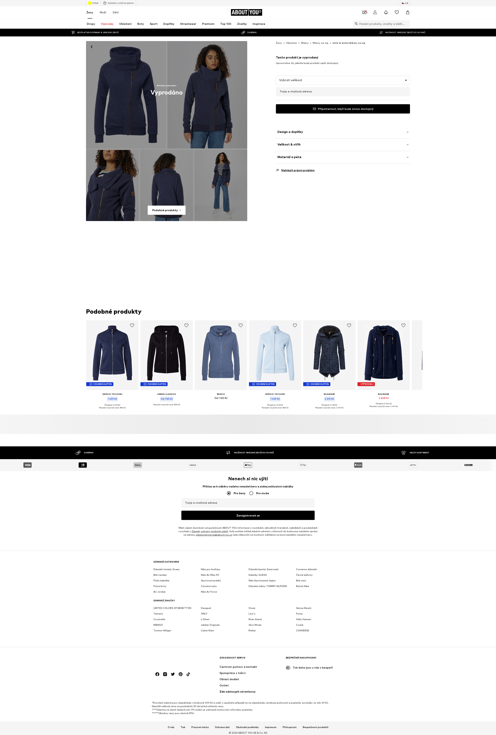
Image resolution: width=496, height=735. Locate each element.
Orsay (252, 608)
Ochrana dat (222, 727)
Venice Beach (303, 608)
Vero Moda (255, 624)
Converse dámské (306, 569)
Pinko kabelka (161, 580)
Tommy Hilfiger (162, 630)
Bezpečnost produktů (315, 727)
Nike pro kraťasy (210, 569)
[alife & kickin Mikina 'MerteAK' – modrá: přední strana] (126, 94)
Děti (116, 12)
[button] (343, 80)
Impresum (270, 727)
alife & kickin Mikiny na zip (348, 42)
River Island (255, 619)
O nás (171, 727)
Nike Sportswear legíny (262, 580)
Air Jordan (159, 591)
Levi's (252, 613)
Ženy (89, 12)
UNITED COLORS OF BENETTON (172, 608)
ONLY (204, 613)
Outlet (95, 3)
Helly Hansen (303, 619)
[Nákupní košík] (407, 12)
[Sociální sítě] (157, 674)
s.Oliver (205, 619)
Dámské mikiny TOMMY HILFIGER (268, 586)
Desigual (206, 608)
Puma (299, 613)
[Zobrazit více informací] (112, 410)
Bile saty (301, 580)
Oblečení (291, 42)
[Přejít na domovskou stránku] (174, 659)
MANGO (158, 624)
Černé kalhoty (304, 574)
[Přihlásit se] (375, 12)
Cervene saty (209, 586)
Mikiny (305, 42)
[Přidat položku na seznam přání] (132, 325)
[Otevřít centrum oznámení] (386, 12)
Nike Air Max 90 (210, 574)
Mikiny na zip (320, 42)
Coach (299, 624)
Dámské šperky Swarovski (263, 569)
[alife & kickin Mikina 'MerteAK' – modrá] (112, 185)
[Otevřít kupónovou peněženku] (364, 12)
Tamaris (158, 613)
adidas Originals (210, 624)
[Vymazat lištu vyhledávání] (407, 23)
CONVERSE (302, 630)
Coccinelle (159, 619)
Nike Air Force (209, 591)
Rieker (252, 630)
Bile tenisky (160, 574)
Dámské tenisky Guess (166, 569)
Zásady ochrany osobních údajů (210, 531)
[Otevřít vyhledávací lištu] (355, 23)
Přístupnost (290, 727)
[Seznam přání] (396, 12)
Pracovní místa (200, 727)
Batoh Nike (302, 586)
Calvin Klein (207, 630)
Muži (103, 12)
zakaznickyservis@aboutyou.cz (214, 534)
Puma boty (159, 586)
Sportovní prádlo (211, 580)
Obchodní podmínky (247, 727)
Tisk (183, 727)
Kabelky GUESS (258, 574)
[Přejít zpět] (91, 46)
